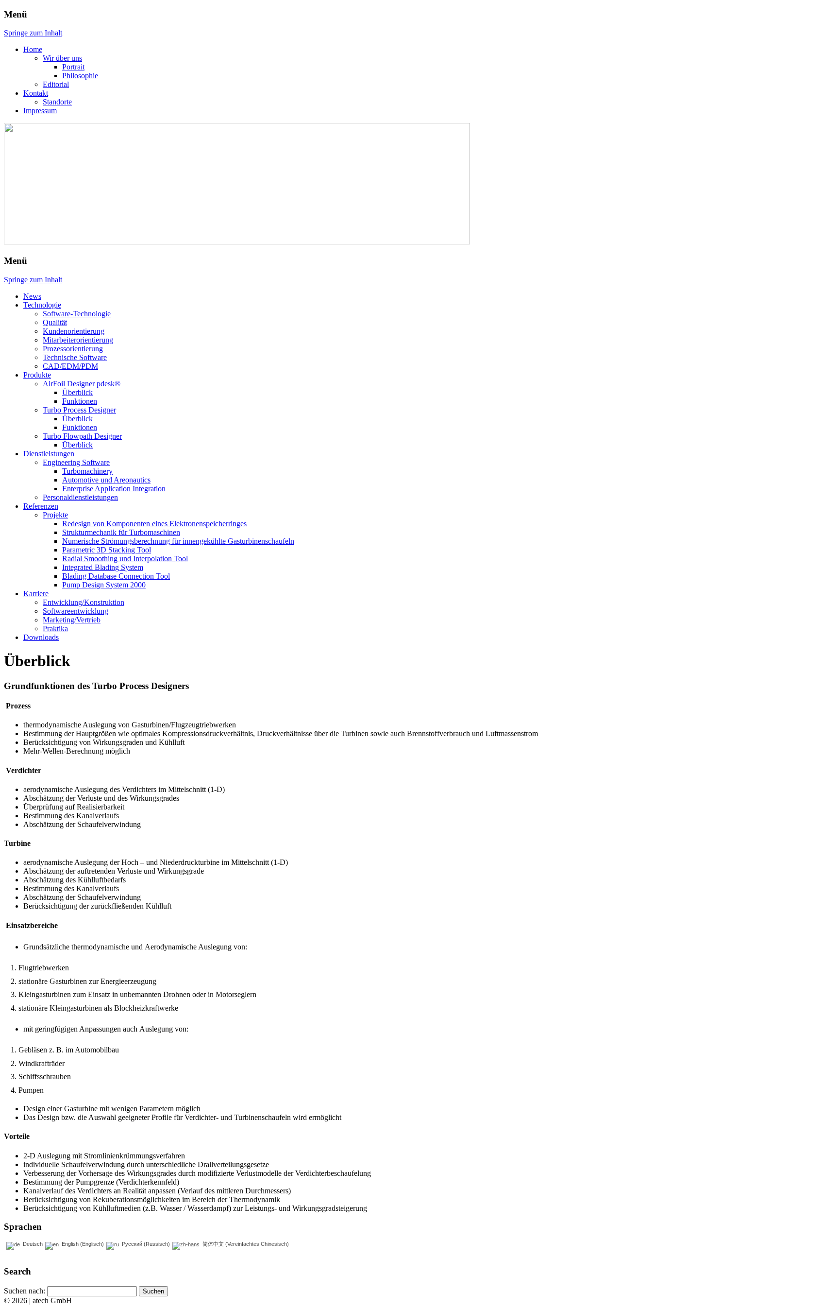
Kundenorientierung (73, 331)
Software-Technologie (77, 314)
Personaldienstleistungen (80, 497)
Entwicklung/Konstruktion (83, 602)
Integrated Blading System (102, 567)
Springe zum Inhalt (33, 33)
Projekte (55, 515)
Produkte (37, 375)
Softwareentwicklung (75, 611)
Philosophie (80, 75)
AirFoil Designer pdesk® (81, 383)
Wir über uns (62, 58)
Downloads (41, 637)
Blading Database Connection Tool (116, 576)
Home (32, 49)
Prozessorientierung (73, 348)
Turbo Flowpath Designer (82, 436)
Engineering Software (76, 462)
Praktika (55, 628)
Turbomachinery (87, 471)
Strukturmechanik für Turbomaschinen (121, 532)
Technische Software (75, 357)
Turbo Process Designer (79, 410)
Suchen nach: (24, 1291)
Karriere (36, 593)
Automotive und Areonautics (106, 480)
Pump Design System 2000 (104, 585)
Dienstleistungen (48, 453)
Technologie (42, 305)
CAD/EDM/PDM (70, 366)
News (32, 296)
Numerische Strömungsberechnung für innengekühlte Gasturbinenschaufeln (178, 541)
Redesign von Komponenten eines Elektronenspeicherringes (154, 523)
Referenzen (40, 506)
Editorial (56, 84)
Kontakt (35, 93)
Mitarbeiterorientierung (78, 340)
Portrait (73, 67)
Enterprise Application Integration (114, 488)
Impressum (40, 110)
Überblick (77, 392)
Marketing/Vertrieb (72, 620)
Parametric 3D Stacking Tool (106, 550)
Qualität (55, 322)
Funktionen (79, 401)
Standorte (57, 102)
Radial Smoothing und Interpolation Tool (125, 558)
